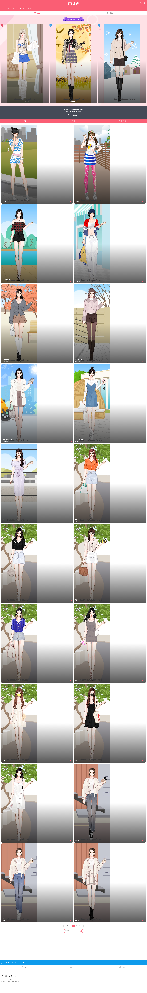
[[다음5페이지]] (82, 926)
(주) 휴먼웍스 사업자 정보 (7, 976)
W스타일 (7, 9)
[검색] (141, 3)
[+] (145, 962)
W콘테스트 (37, 13)
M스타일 (14, 9)
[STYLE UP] (73, 3)
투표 (35, 9)
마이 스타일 (122, 121)
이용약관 (3, 972)
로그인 (25, 967)
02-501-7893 (8, 979)
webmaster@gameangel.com (13, 981)
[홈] (2, 3)
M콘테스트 (110, 13)
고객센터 (123, 967)
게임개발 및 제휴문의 (20, 972)
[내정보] (145, 3)
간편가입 (74, 967)
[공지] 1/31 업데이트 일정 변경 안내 (13, 963)
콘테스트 (22, 9)
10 (79, 925)
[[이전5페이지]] (64, 926)
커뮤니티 (29, 9)
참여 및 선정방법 (73, 115)
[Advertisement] (73, 946)
